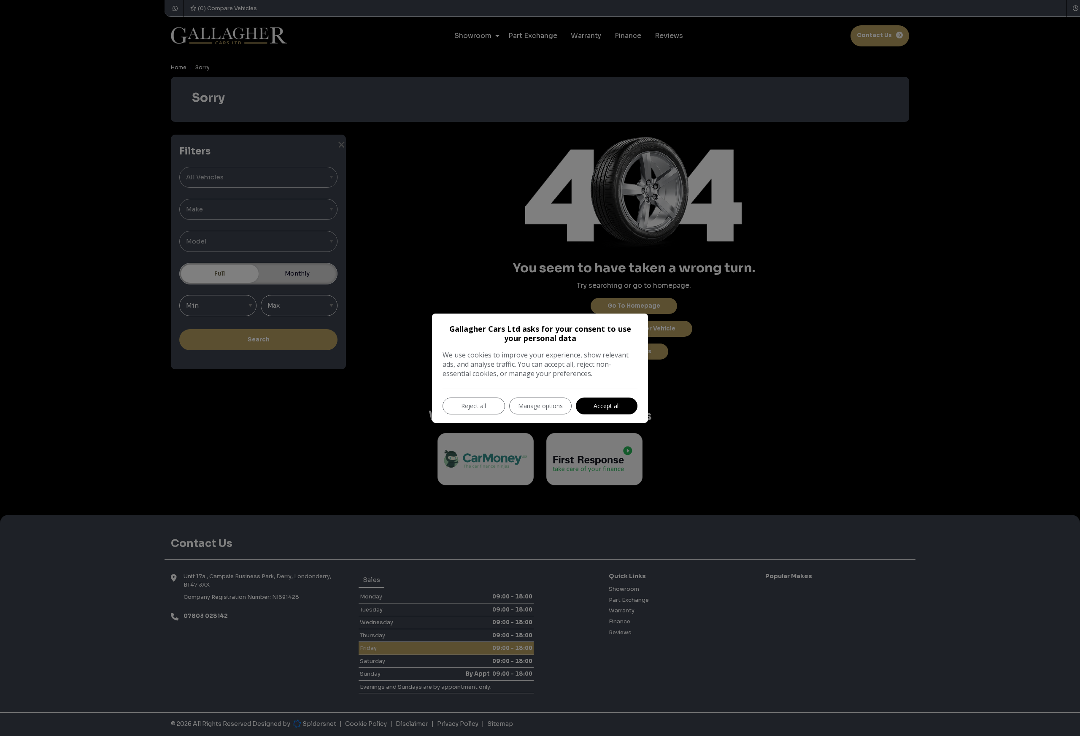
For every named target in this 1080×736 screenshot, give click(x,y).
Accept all (607, 406)
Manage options (540, 406)
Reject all (473, 406)
